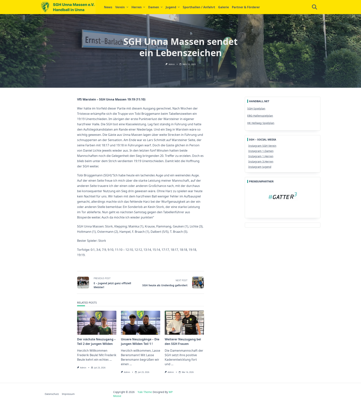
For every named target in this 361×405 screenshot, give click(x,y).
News (108, 7)
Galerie (223, 7)
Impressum (68, 394)
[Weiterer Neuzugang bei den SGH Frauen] (184, 323)
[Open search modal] (314, 7)
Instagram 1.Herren (260, 156)
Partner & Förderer (246, 7)
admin (172, 64)
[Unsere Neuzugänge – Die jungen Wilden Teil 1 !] (140, 323)
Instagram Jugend (259, 166)
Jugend (171, 7)
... (110, 359)
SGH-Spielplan (256, 108)
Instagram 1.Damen (261, 151)
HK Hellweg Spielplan (260, 123)
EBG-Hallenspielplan (260, 115)
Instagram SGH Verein (262, 145)
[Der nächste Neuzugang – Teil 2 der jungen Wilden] (96, 323)
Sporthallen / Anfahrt (199, 7)
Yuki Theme (145, 392)
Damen (153, 7)
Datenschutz (52, 394)
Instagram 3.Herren (260, 161)
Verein (120, 7)
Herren (136, 7)
